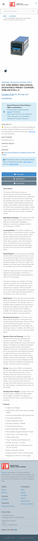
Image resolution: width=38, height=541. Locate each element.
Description (20, 174)
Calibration (5, 499)
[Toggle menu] (4, 4)
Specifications (20, 179)
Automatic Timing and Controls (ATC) (17, 82)
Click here (32, 131)
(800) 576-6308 (8, 530)
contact (9, 112)
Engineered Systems (8, 506)
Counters (12, 16)
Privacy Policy (25, 501)
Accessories (20, 183)
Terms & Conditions (27, 504)
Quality (23, 492)
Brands (4, 490)
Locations (24, 495)
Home (5, 16)
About (23, 490)
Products (4, 492)
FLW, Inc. (16, 538)
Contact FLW (8, 94)
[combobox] (17, 11)
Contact (23, 498)
